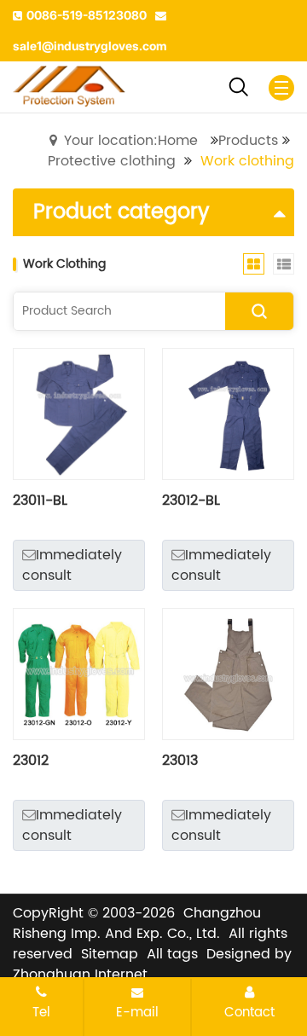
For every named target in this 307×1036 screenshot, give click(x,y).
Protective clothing (112, 161)
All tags (172, 954)
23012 (31, 761)
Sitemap (109, 954)
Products (248, 141)
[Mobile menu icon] (281, 88)
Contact (249, 1012)
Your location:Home (131, 141)
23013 (180, 761)
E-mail (137, 1012)
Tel (41, 1012)
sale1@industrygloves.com (90, 45)
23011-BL (40, 501)
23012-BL (191, 501)
